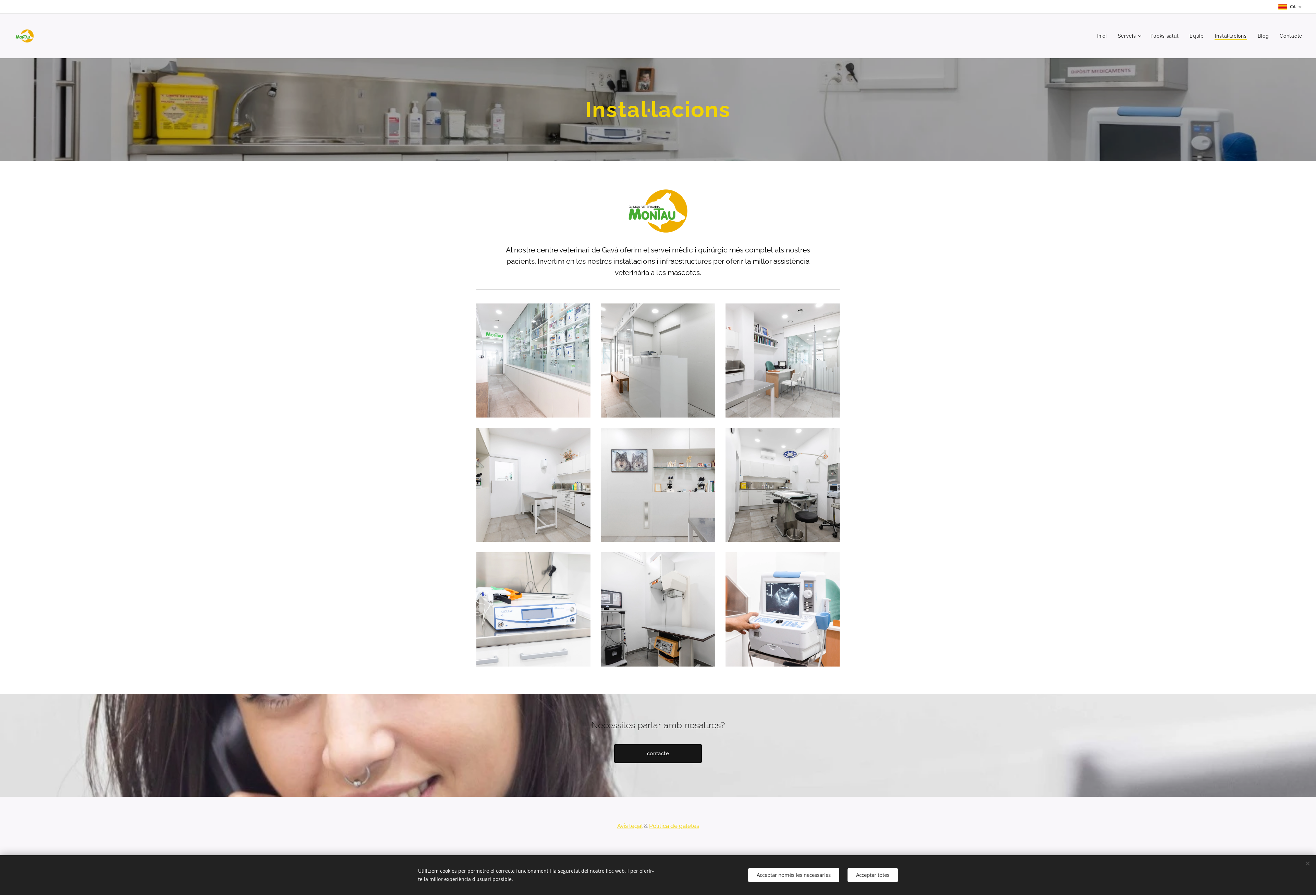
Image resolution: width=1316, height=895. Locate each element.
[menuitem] (1103, 36)
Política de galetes (674, 825)
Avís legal (630, 825)
